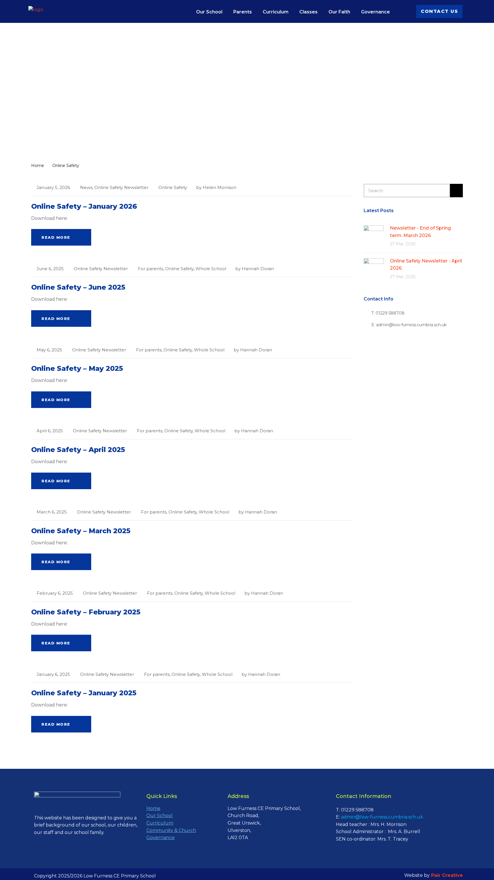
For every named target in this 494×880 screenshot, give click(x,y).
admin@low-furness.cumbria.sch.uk (382, 817)
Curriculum (275, 12)
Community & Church (171, 830)
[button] (439, 11)
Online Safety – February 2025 (85, 612)
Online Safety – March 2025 (80, 531)
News (86, 187)
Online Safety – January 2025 (83, 693)
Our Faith (339, 12)
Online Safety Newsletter (121, 187)
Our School (209, 12)
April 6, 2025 (50, 430)
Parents (242, 12)
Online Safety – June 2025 (78, 287)
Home (153, 808)
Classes (308, 12)
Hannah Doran (258, 268)
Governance (375, 12)
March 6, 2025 (52, 512)
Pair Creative (447, 875)
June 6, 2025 (50, 268)
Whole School (211, 268)
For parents (150, 268)
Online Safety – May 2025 (77, 368)
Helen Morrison (219, 187)
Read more (55, 237)
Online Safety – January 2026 (84, 206)
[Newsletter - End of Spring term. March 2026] (374, 234)
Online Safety (172, 187)
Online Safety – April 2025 (78, 449)
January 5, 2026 (53, 187)
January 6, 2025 (53, 674)
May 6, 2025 (49, 350)
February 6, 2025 (55, 593)
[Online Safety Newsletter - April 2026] (374, 267)
